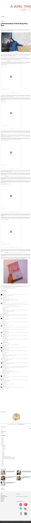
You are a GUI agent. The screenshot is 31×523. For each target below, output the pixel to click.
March (3, 453)
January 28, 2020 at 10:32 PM (5, 345)
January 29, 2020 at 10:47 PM (5, 368)
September (3, 448)
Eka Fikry (3, 302)
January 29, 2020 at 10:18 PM (5, 364)
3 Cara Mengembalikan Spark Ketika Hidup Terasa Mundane (11, 477)
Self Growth (2, 500)
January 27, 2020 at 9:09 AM (5, 296)
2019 (2, 460)
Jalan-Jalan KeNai (4, 313)
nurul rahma (3, 297)
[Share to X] (5, 288)
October (3, 447)
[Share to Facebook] (3, 288)
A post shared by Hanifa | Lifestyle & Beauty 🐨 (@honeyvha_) (8, 92)
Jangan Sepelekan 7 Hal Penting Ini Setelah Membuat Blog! (10, 482)
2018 (2, 461)
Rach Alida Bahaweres (4, 331)
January (3, 455)
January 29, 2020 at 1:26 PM (5, 352)
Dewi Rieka (3, 346)
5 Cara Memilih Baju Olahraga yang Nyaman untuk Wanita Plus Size (16, 252)
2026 (2, 437)
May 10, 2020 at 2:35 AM (5, 384)
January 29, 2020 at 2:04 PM (5, 356)
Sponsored (2, 501)
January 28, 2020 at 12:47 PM (5, 333)
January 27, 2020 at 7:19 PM (5, 319)
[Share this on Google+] (7, 288)
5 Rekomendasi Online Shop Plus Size (6, 456)
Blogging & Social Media (4, 496)
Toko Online (2, 21)
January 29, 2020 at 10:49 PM (5, 373)
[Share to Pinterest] (14, 288)
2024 (2, 439)
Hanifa (2, 28)
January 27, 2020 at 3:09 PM (5, 312)
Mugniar (3, 317)
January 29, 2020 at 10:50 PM (5, 377)
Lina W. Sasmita (4, 365)
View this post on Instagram (11, 79)
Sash (3, 293)
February (3, 454)
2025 (2, 438)
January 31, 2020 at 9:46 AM (5, 381)
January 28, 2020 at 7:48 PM (5, 340)
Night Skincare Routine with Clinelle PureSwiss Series (8, 458)
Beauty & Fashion (3, 495)
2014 (2, 466)
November (3, 446)
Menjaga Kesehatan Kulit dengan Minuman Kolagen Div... (8, 457)
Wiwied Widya (4, 361)
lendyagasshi (3, 369)
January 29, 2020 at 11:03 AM (5, 348)
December (3, 445)
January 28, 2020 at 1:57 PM (5, 336)
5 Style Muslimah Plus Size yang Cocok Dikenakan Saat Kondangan (16, 176)
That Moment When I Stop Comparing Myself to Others (17, 60)
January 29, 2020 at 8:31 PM (5, 360)
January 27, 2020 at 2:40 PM (5, 307)
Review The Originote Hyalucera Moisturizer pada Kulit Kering (10, 471)
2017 (2, 462)
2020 (2, 444)
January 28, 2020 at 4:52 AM (5, 323)
